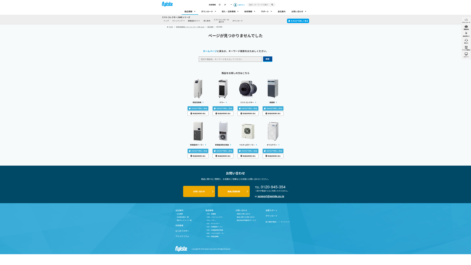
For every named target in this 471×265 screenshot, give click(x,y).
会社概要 (180, 214)
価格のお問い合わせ (243, 214)
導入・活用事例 (229, 11)
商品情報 (188, 11)
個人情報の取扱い (271, 222)
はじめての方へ (182, 230)
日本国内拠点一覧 (183, 217)
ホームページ (210, 51)
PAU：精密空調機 (212, 236)
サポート (265, 11)
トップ (166, 21)
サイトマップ (285, 222)
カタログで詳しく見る (299, 21)
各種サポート (271, 210)
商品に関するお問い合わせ (246, 217)
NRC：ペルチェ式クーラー (216, 233)
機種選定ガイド (194, 21)
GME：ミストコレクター (215, 217)
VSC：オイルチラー (213, 223)
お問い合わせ (297, 11)
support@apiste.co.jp (271, 196)
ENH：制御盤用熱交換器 (215, 230)
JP (225, 4)
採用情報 (212, 4)
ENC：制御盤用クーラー (215, 227)
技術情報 (248, 11)
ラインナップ (177, 21)
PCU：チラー (211, 220)
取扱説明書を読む (199, 113)
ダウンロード (207, 11)
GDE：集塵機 (211, 214)
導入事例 (206, 21)
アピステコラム (182, 236)
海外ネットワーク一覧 (184, 220)
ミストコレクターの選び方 (221, 20)
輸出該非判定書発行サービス (246, 220)
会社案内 (282, 11)
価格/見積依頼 (234, 191)
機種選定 (466, 29)
